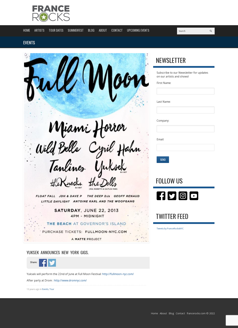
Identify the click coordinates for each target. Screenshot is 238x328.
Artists (39, 30)
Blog (91, 30)
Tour (51, 289)
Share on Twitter (52, 263)
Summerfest (76, 30)
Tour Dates (56, 30)
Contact (117, 30)
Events (45, 289)
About (103, 30)
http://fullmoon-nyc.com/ (117, 274)
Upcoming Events (138, 30)
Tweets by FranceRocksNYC (170, 228)
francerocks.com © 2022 (201, 313)
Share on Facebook (43, 263)
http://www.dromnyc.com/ (70, 280)
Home (26, 30)
